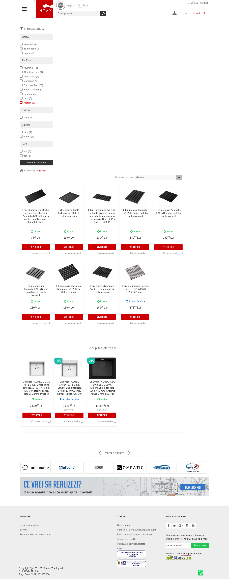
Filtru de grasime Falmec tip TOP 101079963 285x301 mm (135, 289)
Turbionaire (32, 48)
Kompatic (30, 44)
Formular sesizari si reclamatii (35, 534)
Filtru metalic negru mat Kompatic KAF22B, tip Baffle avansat (68, 289)
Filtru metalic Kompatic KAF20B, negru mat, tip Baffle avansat (135, 213)
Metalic (29, 102)
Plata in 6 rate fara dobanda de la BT (136, 529)
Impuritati (30, 94)
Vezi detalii (36, 247)
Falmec (29, 53)
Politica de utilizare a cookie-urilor (135, 534)
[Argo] (193, 468)
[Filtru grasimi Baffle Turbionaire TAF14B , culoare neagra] (69, 197)
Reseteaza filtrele (36, 162)
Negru (29, 136)
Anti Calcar (31, 76)
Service (24, 529)
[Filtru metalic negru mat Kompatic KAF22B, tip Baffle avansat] (69, 273)
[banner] (114, 486)
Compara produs (38, 253)
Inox (28, 98)
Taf (27, 155)
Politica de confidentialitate (131, 543)
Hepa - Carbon (33, 89)
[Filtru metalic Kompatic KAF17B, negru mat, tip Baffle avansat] (168, 197)
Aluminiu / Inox (34, 72)
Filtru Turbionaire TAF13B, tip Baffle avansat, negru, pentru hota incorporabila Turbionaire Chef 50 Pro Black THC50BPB (102, 216)
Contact (204, 3)
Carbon (30, 81)
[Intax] (43, 9)
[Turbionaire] (35, 468)
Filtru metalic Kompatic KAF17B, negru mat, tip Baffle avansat (168, 213)
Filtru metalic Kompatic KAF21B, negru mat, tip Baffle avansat (102, 289)
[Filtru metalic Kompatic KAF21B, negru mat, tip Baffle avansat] (102, 273)
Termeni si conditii (126, 539)
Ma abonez (200, 545)
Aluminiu (31, 67)
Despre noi (193, 3)
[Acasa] (21, 170)
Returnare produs (29, 525)
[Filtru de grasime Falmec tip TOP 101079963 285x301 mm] (135, 273)
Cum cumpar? (124, 525)
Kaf (27, 151)
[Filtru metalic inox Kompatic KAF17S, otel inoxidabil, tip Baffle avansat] (35, 273)
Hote (28, 117)
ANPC (120, 548)
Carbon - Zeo (33, 85)
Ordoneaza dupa (124, 177)
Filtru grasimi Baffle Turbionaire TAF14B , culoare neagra (69, 213)
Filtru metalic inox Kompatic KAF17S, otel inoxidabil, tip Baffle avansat (35, 290)
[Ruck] (98, 468)
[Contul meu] (175, 13)
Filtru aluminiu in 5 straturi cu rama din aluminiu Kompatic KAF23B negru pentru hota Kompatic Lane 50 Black (35, 216)
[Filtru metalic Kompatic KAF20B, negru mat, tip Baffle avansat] (135, 197)
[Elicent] (67, 468)
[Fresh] (162, 468)
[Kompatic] (130, 468)
